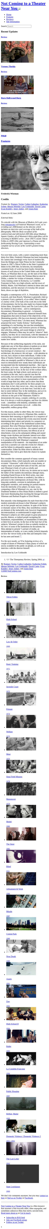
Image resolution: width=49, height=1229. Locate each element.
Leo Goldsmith (27, 206)
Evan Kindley (6, 209)
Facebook (29, 1198)
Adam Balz (33, 209)
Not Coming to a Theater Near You (15, 1206)
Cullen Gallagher (32, 204)
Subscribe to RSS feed (15, 1217)
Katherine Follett (39, 564)
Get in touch (25, 1213)
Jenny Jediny (18, 209)
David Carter (40, 206)
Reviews (4, 37)
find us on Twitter (14, 1198)
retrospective (10, 224)
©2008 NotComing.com (11, 571)
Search (4, 26)
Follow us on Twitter (15, 1222)
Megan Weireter (13, 206)
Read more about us (9, 1213)
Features (5, 141)
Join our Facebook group (16, 1220)
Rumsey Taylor (17, 204)
